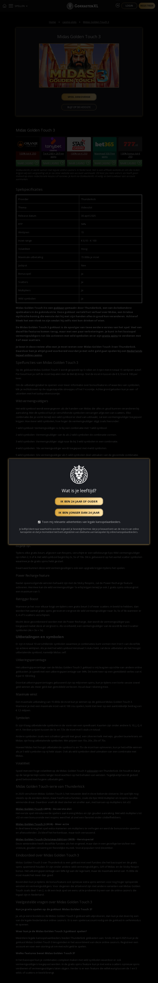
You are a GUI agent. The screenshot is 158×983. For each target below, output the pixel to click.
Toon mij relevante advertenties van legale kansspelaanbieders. (81, 522)
